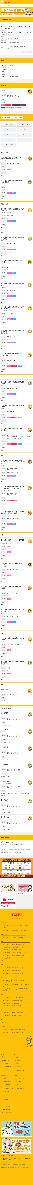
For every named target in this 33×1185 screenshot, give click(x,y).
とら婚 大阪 (12, 1032)
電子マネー (5, 72)
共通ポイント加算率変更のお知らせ (9, 38)
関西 (8, 134)
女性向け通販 (5, 1063)
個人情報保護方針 (12, 1167)
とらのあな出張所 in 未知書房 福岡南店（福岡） (14, 1015)
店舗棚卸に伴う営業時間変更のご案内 (10, 42)
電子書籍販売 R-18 (6, 1081)
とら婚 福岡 (4, 1029)
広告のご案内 (15, 1164)
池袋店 (3, 960)
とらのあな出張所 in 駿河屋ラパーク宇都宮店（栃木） (15, 952)
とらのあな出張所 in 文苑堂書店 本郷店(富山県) (13, 937)
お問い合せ (25, 1167)
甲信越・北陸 (24, 124)
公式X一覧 (18, 1085)
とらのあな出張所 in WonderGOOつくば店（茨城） (14, 958)
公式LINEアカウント (20, 1088)
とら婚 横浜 (18, 1029)
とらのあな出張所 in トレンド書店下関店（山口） (14, 997)
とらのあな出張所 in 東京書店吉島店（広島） (12, 1000)
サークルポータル (6, 1103)
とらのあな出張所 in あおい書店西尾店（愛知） (13, 970)
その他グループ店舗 (8, 145)
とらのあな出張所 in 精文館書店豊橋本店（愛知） (14, 973)
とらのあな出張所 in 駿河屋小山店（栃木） (12, 949)
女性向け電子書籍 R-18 (7, 1088)
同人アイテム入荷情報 (7, 65)
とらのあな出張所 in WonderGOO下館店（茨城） (14, 955)
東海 (24, 129)
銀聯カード (5, 74)
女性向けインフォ (20, 1081)
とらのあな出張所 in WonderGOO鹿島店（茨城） (14, 944)
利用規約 (20, 1167)
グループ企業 (22, 1164)
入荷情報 (15, 1063)
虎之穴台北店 (5, 1022)
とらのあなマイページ (7, 76)
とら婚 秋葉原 (5, 1032)
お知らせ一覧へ (25, 51)
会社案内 (3, 1164)
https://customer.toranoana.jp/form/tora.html (12, 844)
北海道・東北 (8, 124)
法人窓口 (29, 1164)
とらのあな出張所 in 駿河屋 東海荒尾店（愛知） (13, 967)
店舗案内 (8, 5)
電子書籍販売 (5, 1078)
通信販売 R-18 (5, 1060)
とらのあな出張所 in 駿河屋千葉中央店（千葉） (13, 947)
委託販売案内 (5, 1099)
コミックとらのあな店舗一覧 (16, 918)
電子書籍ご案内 (5, 1091)
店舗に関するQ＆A (6, 69)
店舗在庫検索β (16, 1060)
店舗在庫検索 (5, 67)
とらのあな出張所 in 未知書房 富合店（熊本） (13, 1012)
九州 (8, 139)
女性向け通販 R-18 (6, 1066)
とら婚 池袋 (25, 1029)
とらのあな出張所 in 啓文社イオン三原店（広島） (14, 1005)
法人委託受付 (4, 1167)
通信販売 (4, 1057)
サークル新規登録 (6, 1106)
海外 (24, 139)
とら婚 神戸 (11, 1029)
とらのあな (3, 5)
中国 (24, 134)
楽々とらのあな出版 (6, 1112)
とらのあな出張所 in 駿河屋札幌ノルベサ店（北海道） (15, 930)
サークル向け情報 (6, 1109)
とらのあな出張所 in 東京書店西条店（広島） (12, 1003)
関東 (8, 129)
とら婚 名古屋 (19, 1032)
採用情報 (8, 1164)
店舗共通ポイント (17, 1066)
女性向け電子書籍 (6, 1085)
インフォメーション (20, 1078)
